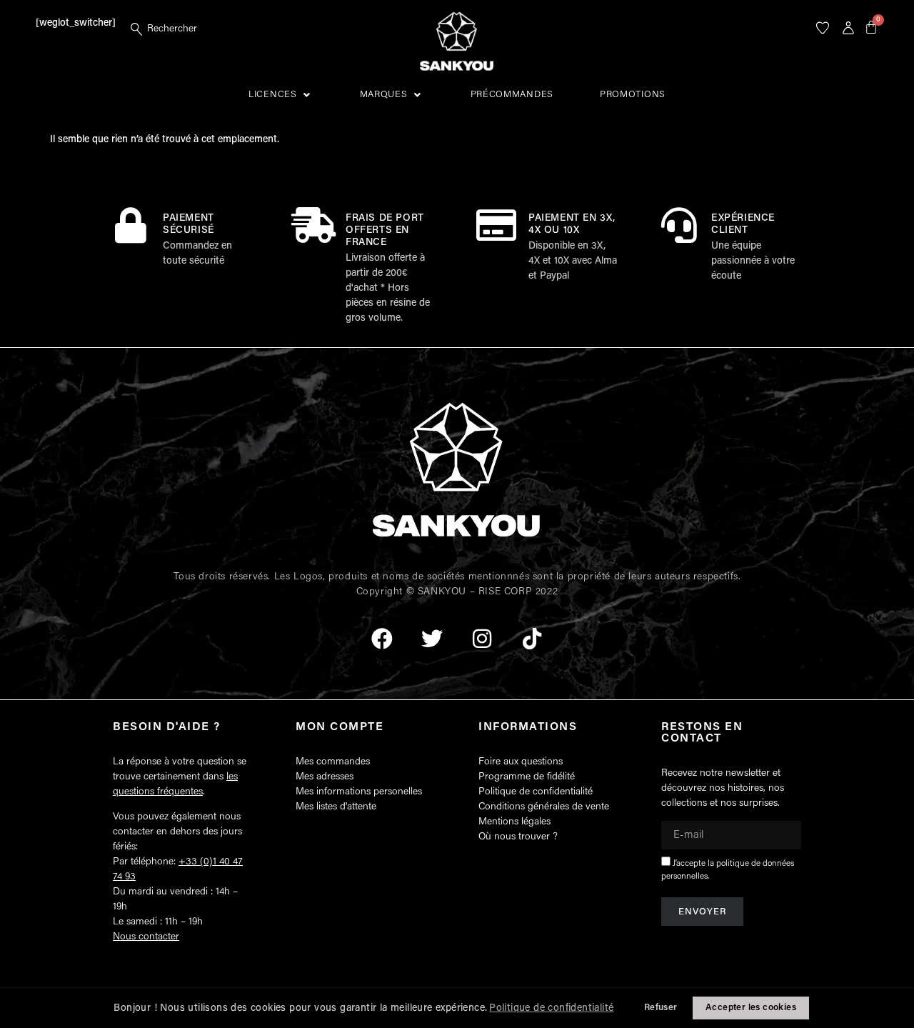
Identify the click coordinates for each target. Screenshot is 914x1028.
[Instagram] (482, 638)
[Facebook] (382, 638)
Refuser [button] (661, 1008)
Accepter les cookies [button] (750, 1008)
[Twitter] (432, 638)
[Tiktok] (532, 638)
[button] (281, 95)
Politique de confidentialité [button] (551, 1008)
